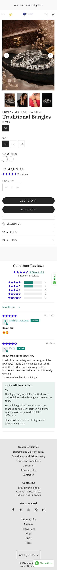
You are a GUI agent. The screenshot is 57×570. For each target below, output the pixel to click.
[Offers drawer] (10, 14)
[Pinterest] (36, 509)
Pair (6, 128)
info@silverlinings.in (29, 487)
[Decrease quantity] (6, 187)
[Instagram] (28, 509)
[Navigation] (3, 14)
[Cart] (53, 14)
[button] (6, 55)
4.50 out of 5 (37, 272)
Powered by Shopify (28, 566)
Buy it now (28, 209)
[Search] (46, 14)
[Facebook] (13, 509)
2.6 (5, 143)
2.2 (13, 143)
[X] (20, 509)
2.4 (21, 143)
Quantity (8, 181)
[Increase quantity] (17, 187)
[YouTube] (43, 509)
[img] (9, 315)
